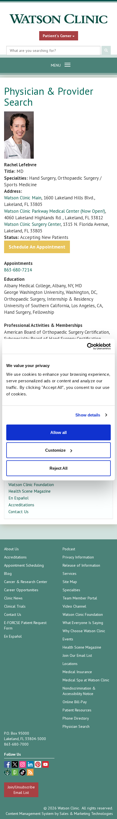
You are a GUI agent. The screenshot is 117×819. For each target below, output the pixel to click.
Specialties (71, 589)
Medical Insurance (77, 671)
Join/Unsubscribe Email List (21, 790)
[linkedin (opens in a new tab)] (31, 765)
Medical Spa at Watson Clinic (86, 680)
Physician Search (76, 726)
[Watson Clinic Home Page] (58, 19)
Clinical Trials (15, 606)
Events (68, 639)
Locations (70, 663)
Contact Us (18, 511)
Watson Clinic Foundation (31, 484)
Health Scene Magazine (29, 491)
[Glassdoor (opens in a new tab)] (15, 773)
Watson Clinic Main (22, 198)
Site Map (70, 581)
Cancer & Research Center (25, 581)
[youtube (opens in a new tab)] (45, 765)
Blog (8, 573)
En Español (18, 498)
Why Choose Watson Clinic (84, 630)
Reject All (58, 468)
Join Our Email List (77, 655)
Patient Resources (77, 710)
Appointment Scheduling (24, 565)
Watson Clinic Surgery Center (32, 224)
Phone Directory (76, 718)
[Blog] (30, 773)
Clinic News (13, 598)
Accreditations (21, 504)
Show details (87, 415)
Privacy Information (78, 557)
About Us (11, 548)
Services (69, 573)
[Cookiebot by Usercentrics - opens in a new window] (87, 346)
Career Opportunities (21, 589)
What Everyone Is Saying (83, 622)
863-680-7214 (18, 270)
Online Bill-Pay (75, 701)
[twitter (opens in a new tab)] (15, 765)
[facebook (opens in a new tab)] (8, 765)
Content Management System (30, 813)
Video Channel (74, 606)
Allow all (58, 432)
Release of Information (81, 565)
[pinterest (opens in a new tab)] (38, 765)
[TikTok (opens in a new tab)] (23, 773)
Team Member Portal (80, 598)
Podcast (69, 548)
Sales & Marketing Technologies (86, 813)
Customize (55, 450)
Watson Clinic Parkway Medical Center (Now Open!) (54, 211)
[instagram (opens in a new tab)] (23, 765)
